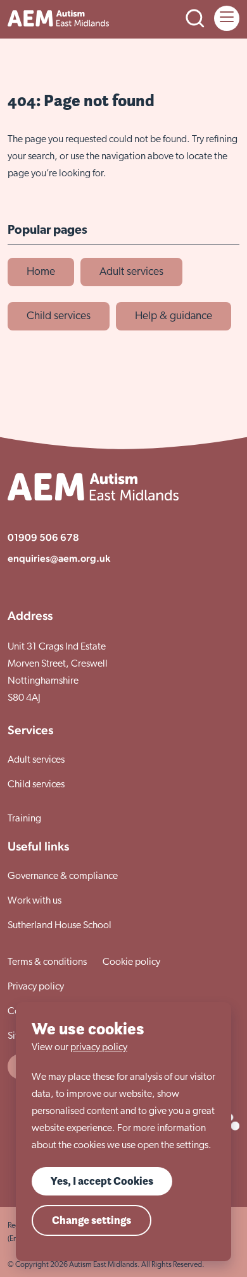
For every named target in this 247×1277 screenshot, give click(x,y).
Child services (59, 316)
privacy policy (98, 1048)
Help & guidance (173, 316)
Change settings (91, 1220)
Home (41, 272)
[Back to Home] (58, 18)
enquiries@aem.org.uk (59, 558)
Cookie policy (131, 962)
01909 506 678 (43, 537)
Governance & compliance (63, 876)
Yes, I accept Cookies (102, 1181)
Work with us (34, 901)
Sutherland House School (59, 926)
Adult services (131, 272)
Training (24, 819)
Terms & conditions (47, 962)
